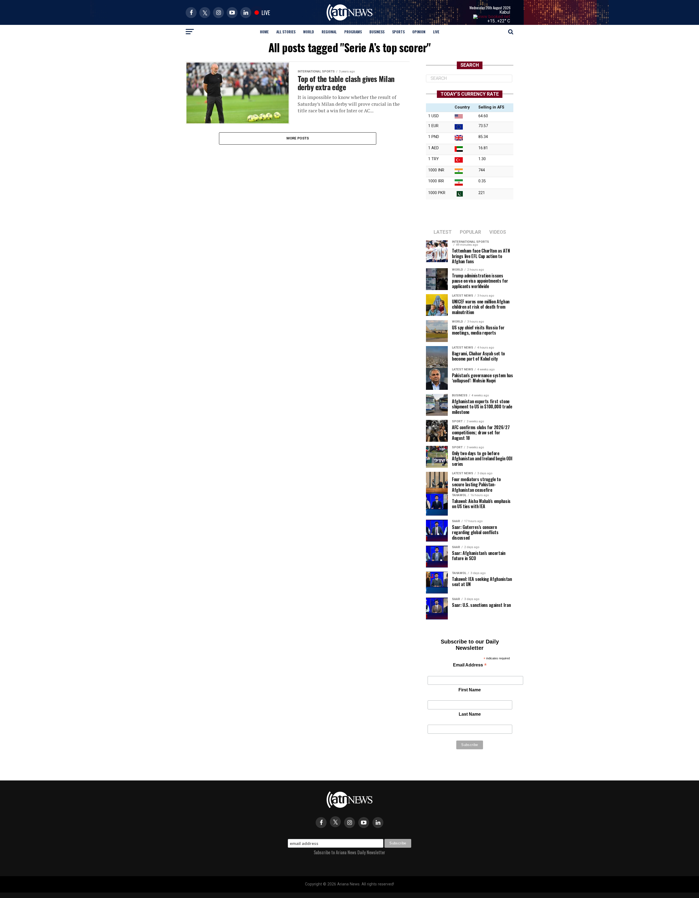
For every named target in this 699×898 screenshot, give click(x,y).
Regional (329, 31)
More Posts (297, 138)
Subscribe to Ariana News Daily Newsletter (349, 852)
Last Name (470, 714)
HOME (264, 31)
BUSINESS (376, 31)
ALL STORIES (285, 31)
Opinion (418, 31)
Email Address (470, 665)
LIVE (436, 31)
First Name (469, 690)
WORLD (308, 31)
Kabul (504, 12)
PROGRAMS (353, 31)
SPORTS (398, 31)
